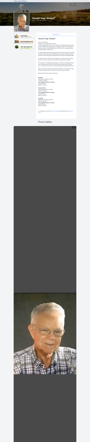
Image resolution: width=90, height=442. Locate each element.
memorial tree (53, 111)
